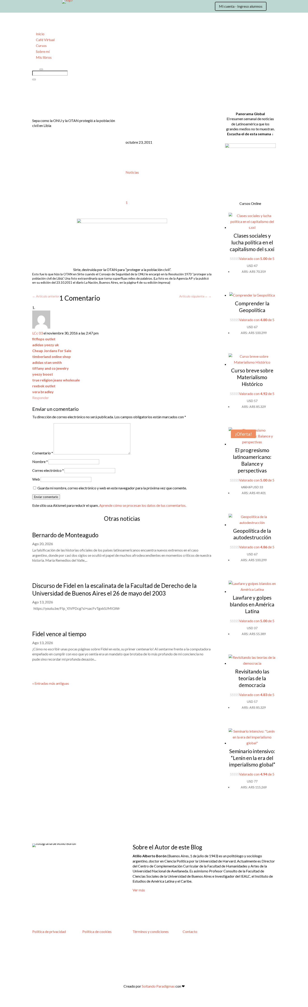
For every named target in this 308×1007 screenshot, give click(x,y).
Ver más (139, 890)
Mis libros (44, 57)
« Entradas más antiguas (50, 683)
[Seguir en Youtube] (72, 7)
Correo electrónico (48, 470)
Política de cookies (97, 931)
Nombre (40, 461)
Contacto (190, 931)
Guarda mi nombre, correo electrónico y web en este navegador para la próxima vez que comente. (112, 488)
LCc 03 (37, 333)
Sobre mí (43, 51)
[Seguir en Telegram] (90, 7)
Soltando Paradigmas (158, 986)
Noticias (132, 172)
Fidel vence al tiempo (59, 634)
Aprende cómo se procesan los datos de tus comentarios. (142, 505)
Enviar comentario (46, 497)
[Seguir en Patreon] (81, 7)
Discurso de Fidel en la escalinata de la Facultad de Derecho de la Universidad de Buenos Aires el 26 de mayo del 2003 (114, 589)
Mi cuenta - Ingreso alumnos (240, 6)
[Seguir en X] (44, 7)
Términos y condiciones (151, 931)
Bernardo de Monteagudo (65, 535)
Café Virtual (45, 39)
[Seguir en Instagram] (53, 7)
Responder (40, 397)
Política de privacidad (49, 931)
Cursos (41, 45)
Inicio (40, 34)
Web (36, 479)
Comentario (42, 453)
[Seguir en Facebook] (63, 7)
